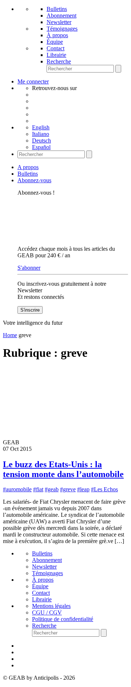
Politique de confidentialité (62, 619)
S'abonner (28, 268)
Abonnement (61, 15)
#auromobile (17, 489)
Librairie (56, 55)
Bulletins (57, 9)
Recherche (59, 61)
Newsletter (59, 22)
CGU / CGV (47, 612)
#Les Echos (104, 489)
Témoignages (62, 29)
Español (41, 147)
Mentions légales (51, 606)
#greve (68, 489)
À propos (57, 35)
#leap (83, 489)
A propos (28, 167)
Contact (55, 48)
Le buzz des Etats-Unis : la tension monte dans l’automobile (63, 469)
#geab (52, 489)
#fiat (38, 489)
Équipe (55, 42)
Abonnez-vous (34, 180)
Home (10, 335)
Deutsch (41, 140)
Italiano (40, 134)
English (40, 127)
